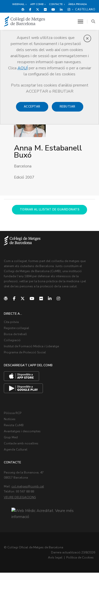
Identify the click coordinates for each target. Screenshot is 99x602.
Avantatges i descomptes (22, 431)
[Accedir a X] (37, 9)
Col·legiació (12, 340)
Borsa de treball (15, 334)
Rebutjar (67, 107)
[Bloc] (22, 9)
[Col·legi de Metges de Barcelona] (24, 21)
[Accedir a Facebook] (30, 9)
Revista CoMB (14, 425)
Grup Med (11, 437)
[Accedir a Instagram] (67, 9)
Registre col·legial (16, 328)
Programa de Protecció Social (25, 352)
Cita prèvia (11, 322)
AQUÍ (23, 68)
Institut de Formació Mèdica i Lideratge (31, 346)
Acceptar (32, 107)
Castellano (85, 9)
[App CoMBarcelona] (21, 376)
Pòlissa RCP (12, 413)
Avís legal (55, 557)
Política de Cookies (80, 557)
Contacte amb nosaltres (21, 443)
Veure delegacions (20, 497)
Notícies (9, 419)
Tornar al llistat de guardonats (49, 209)
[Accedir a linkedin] (61, 9)
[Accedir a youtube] (53, 9)
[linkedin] (50, 299)
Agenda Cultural (15, 449)
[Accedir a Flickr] (45, 9)
